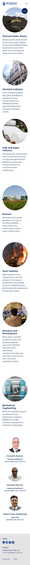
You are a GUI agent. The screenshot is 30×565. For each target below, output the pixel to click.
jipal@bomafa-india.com (15, 520)
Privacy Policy (6, 559)
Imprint (16, 559)
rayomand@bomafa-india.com (15, 491)
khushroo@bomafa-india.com (15, 461)
